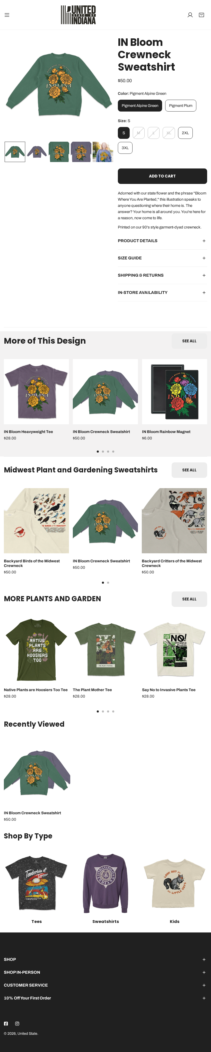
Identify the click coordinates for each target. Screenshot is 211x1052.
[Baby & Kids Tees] (174, 883)
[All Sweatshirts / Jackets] (105, 883)
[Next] (102, 85)
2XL (185, 133)
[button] (201, 15)
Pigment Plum (180, 106)
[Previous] (16, 85)
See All (189, 341)
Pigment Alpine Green (140, 106)
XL (168, 133)
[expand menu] (7, 15)
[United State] (78, 14)
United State (27, 1034)
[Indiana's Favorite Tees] (36, 883)
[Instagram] (17, 1024)
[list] (59, 85)
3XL (125, 148)
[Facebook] (6, 1024)
